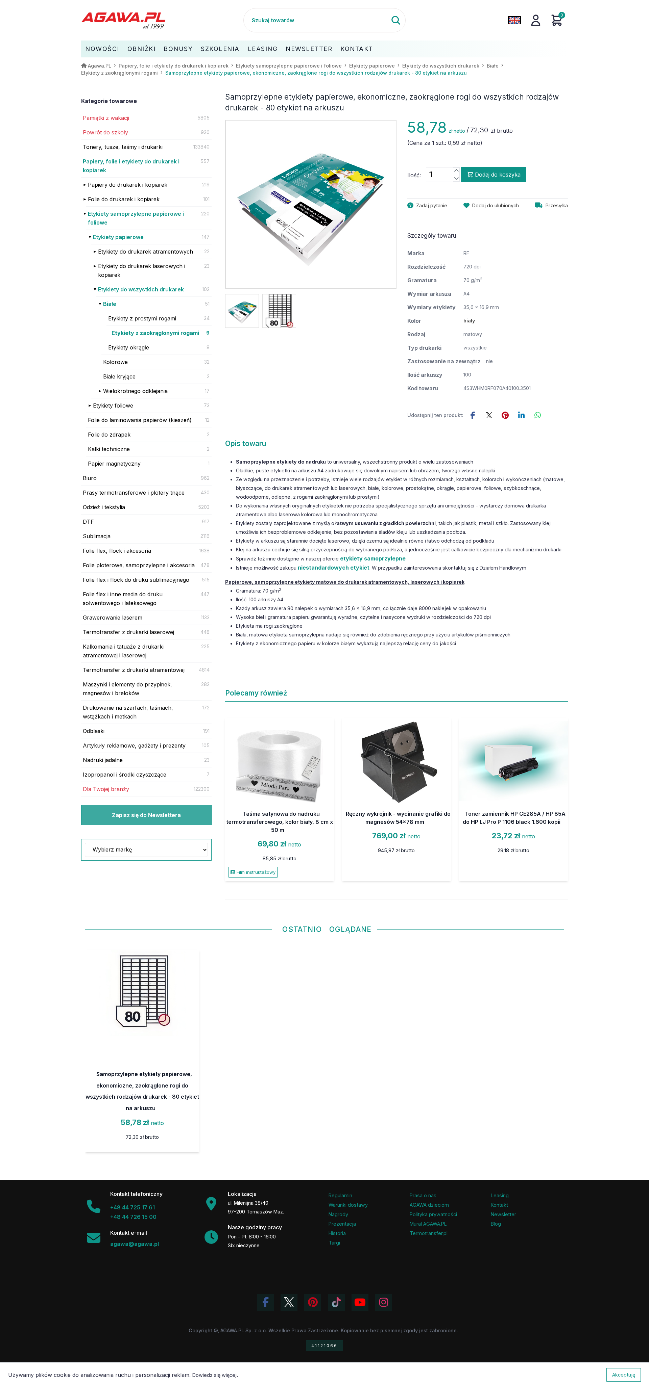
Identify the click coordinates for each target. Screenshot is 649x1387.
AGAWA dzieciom (429, 1205)
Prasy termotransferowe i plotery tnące (134, 492)
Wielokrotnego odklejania (135, 391)
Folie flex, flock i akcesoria (117, 550)
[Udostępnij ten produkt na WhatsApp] (537, 415)
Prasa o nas (423, 1195)
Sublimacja (97, 536)
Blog (496, 1224)
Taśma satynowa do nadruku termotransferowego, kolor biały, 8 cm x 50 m (279, 821)
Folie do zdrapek (109, 434)
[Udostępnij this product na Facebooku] (472, 415)
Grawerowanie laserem (112, 617)
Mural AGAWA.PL (428, 1224)
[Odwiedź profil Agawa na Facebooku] (265, 1302)
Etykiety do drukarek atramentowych (145, 251)
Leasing (263, 48)
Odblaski (93, 731)
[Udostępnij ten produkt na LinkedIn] (521, 415)
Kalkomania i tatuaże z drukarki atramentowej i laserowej (123, 651)
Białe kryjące (119, 376)
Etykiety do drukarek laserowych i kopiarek (141, 270)
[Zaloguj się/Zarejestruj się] (536, 20)
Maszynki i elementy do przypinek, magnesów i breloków (127, 689)
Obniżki (141, 48)
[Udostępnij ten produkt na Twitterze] (489, 415)
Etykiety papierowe (118, 237)
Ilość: (414, 175)
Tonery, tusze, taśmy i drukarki (123, 146)
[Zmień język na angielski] (514, 20)
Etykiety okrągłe (128, 347)
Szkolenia (220, 48)
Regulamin (340, 1195)
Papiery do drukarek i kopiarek (127, 184)
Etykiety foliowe (113, 405)
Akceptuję (623, 1375)
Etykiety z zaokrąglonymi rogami (155, 333)
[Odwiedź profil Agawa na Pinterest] (312, 1302)
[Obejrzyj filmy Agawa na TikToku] (336, 1302)
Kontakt (356, 48)
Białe (109, 303)
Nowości (102, 48)
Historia (337, 1233)
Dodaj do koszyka (498, 174)
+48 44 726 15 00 (133, 1216)
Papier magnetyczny (114, 463)
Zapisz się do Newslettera (146, 815)
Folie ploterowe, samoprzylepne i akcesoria (139, 565)
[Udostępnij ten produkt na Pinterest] (505, 415)
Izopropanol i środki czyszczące (124, 774)
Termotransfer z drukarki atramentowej (134, 669)
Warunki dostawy (348, 1205)
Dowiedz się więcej (214, 1375)
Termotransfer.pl (429, 1233)
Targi (334, 1243)
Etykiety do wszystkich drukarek (141, 289)
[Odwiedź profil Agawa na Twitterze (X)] (289, 1302)
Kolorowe (115, 362)
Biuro (90, 478)
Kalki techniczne (109, 449)
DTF (88, 521)
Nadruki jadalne (103, 760)
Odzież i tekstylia (104, 507)
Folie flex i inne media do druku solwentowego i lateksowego (123, 598)
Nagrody (338, 1214)
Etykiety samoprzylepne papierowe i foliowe (136, 218)
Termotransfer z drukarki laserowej (128, 632)
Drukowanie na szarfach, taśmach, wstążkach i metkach (128, 712)
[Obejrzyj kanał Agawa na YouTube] (360, 1302)
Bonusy (178, 48)
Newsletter (309, 48)
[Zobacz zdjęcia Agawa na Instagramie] (383, 1302)
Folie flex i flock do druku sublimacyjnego (136, 579)
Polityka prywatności (433, 1214)
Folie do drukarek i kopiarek (124, 199)
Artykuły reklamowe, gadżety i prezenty (134, 745)
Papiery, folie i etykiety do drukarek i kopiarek (131, 166)
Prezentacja (342, 1224)
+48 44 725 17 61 (132, 1207)
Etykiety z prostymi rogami (142, 318)
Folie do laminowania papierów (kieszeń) (140, 420)
